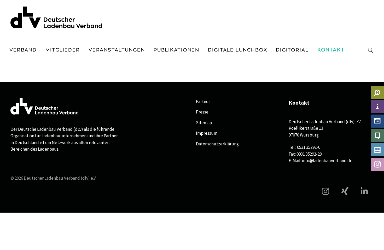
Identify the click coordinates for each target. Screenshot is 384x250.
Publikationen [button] (176, 50)
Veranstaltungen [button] (117, 50)
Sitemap (204, 123)
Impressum (206, 133)
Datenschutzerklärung (217, 144)
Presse (202, 112)
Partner (203, 101)
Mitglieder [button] (62, 50)
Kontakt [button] (331, 50)
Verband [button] (23, 50)
